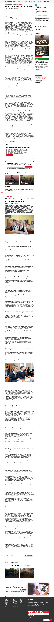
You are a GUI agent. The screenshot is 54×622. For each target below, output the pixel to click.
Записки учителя (8, 180)
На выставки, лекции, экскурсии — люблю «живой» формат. (15, 151)
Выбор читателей (41, 5)
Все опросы (7, 159)
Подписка (33, 1)
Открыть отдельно (38, 81)
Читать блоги (39, 56)
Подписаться (28, 166)
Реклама (21, 601)
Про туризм (6, 606)
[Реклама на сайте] (51, 620)
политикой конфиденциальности (14, 168)
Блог (22, 1)
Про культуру (6, 602)
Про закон (6, 603)
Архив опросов (37, 82)
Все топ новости (37, 29)
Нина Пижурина (10, 9)
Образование (6, 600)
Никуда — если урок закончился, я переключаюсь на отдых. (15, 153)
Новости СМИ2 (3, 192)
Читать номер (20, 4)
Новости (18, 1)
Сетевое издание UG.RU (15, 606)
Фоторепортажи (22, 604)
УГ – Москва (14, 607)
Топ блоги (37, 33)
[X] (12, 203)
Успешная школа (14, 600)
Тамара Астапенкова (10, 198)
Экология (6, 604)
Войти (47, 1)
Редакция (21, 600)
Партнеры (21, 602)
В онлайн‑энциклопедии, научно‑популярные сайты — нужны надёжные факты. (17, 150)
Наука (5, 601)
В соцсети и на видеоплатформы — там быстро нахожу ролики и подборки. (17, 149)
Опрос (37, 59)
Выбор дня (6, 605)
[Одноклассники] (11, 203)
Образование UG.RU (23, 180)
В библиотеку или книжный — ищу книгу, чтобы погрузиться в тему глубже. (17, 152)
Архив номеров (27, 1)
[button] (7, 190)
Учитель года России (15, 603)
